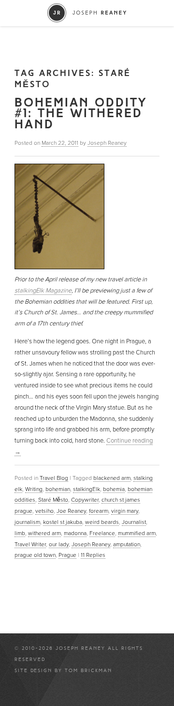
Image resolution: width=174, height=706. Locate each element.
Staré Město (53, 499)
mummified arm (137, 533)
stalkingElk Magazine (43, 290)
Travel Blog (54, 478)
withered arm (44, 533)
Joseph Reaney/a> (87, 12)
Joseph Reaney (107, 142)
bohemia (114, 489)
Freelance (102, 533)
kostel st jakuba (62, 522)
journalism (27, 522)
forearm (98, 510)
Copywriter (85, 499)
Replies (93, 555)
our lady (59, 544)
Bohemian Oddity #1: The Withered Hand (80, 113)
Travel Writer (30, 544)
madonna (75, 533)
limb (19, 533)
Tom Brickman (88, 671)
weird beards (102, 522)
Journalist (134, 522)
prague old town (35, 555)
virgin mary (124, 510)
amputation (126, 544)
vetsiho (44, 510)
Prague (67, 555)
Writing (34, 489)
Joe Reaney (71, 510)
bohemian (57, 489)
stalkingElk (86, 489)
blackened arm (111, 478)
